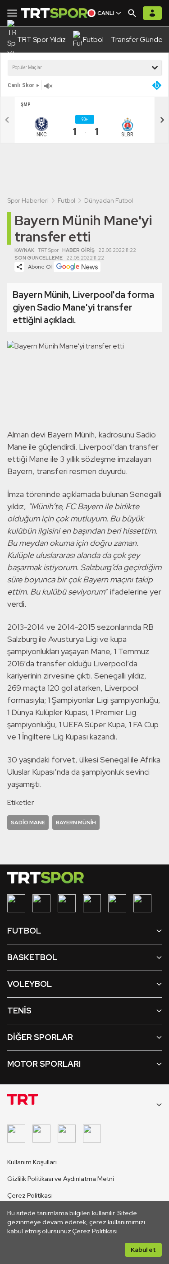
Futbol (66, 200)
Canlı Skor (21, 85)
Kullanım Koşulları (32, 1162)
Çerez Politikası (95, 1231)
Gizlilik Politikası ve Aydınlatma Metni (60, 1179)
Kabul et (143, 1249)
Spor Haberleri (28, 200)
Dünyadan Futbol (108, 200)
